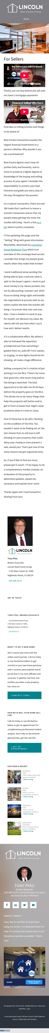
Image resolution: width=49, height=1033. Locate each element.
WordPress (22, 1009)
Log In (28, 1009)
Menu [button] (27, 19)
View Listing (28, 779)
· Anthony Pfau (19, 1006)
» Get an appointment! (19, 748)
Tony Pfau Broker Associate (24, 7)
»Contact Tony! (20, 695)
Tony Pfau (24, 885)
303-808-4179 (15, 580)
